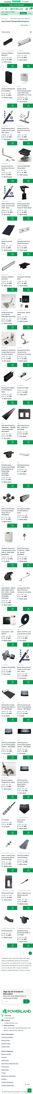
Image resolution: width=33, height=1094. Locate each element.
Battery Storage (6, 1054)
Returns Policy (5, 1040)
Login (30, 13)
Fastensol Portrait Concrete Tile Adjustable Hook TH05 (8, 314)
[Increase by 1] (5, 64)
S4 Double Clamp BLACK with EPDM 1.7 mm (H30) (23, 933)
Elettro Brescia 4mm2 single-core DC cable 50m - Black (8, 130)
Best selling (24, 25)
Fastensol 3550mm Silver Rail (7, 278)
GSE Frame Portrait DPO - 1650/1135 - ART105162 (23, 427)
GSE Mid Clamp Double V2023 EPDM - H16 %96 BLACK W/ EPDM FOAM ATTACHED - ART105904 (8, 470)
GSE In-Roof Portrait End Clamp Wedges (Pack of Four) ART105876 (7, 512)
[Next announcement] (32, 5)
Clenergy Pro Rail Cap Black (24, 278)
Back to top (29, 1090)
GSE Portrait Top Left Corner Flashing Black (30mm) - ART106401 (24, 707)
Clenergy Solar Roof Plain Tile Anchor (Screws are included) (24, 590)
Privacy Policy (5, 1046)
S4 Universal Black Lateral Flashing (23, 856)
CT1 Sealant (5, 820)
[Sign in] (26, 9)
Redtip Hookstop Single (6, 242)
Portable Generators (7, 1082)
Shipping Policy (6, 1043)
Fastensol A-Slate (22, 388)
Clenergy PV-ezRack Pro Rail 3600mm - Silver (23, 510)
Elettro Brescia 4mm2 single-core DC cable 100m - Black (8, 205)
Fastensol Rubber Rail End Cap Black (8, 90)
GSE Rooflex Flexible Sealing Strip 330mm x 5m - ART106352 (8, 707)
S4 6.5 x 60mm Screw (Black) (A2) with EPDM (24, 895)
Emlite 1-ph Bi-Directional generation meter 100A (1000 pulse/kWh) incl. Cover (24, 92)
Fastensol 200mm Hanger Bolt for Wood (8, 781)
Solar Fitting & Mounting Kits (9, 1063)
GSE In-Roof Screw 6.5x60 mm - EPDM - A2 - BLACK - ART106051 (23, 551)
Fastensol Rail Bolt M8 (8, 667)
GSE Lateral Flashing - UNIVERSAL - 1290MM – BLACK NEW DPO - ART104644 (8, 428)
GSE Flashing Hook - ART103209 (23, 466)
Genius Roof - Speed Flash (23, 313)
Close (6, 9)
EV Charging (5, 1066)
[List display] (31, 32)
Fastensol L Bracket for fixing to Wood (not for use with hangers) (8, 352)
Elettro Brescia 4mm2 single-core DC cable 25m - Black (24, 669)
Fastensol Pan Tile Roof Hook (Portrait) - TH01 (24, 130)
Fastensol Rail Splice (23, 53)
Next (30, 953)
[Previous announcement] (1, 5)
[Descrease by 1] (5, 67)
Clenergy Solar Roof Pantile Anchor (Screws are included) (24, 352)
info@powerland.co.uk (11, 1023)
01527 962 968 (9, 1018)
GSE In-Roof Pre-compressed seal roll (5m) (24, 632)
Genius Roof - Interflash (21, 821)
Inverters (4, 1057)
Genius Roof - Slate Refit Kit (7, 632)
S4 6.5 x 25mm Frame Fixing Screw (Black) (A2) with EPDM (8, 857)
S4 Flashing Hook (6, 930)
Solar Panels (5, 1060)
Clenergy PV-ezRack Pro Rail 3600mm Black (7, 390)
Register (23, 13)
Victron (3, 1073)
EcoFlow (3, 1079)
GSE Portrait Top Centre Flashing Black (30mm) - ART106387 (24, 744)
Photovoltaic (5, 1069)
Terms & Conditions (7, 1037)
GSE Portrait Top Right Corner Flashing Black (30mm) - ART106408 (8, 744)
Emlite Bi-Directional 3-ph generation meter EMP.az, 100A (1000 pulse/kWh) (8, 551)
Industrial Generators (7, 1085)
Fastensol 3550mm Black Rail (7, 54)
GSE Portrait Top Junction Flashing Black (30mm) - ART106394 (23, 783)
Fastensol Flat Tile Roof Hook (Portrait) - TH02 (8, 168)
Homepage (4, 18)
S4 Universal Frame (7, 893)
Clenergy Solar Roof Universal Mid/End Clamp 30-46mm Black (24, 205)
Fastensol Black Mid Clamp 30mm (23, 167)
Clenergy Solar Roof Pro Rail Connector (23, 242)
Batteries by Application (8, 1076)
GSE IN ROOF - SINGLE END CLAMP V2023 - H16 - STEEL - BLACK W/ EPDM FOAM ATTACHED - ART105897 (8, 593)
